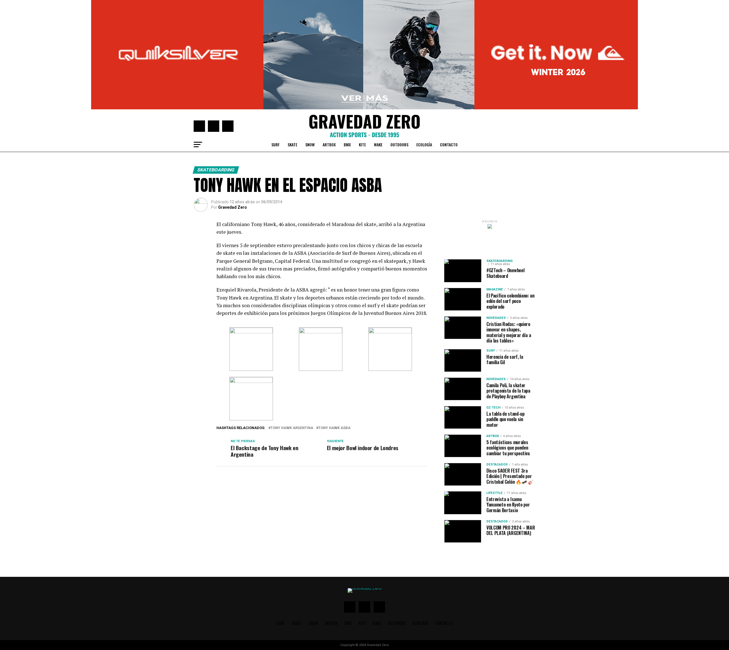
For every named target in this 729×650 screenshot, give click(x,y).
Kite (362, 144)
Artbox (329, 144)
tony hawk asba (334, 428)
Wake (378, 144)
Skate (292, 144)
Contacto (449, 144)
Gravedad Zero (232, 207)
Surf (275, 144)
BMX (347, 144)
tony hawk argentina (292, 428)
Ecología (424, 144)
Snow (310, 144)
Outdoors (399, 144)
